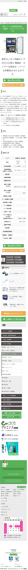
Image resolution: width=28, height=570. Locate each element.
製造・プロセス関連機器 (9, 395)
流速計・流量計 (8, 360)
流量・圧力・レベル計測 (9, 354)
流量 (4, 325)
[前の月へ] (16, 518)
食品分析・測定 (7, 381)
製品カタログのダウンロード (14, 313)
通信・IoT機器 (6, 388)
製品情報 (3, 487)
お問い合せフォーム (13, 480)
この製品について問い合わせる (15, 319)
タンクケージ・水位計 (9, 364)
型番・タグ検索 (22, 487)
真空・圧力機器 (7, 404)
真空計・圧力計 (8, 357)
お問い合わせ (4, 512)
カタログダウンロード (6, 509)
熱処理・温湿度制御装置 (9, 335)
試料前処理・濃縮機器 (9, 391)
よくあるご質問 (4, 506)
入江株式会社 (13, 5)
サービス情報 (4, 498)
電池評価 (5, 384)
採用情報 (12, 10)
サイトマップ (17, 564)
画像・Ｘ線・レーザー (9, 347)
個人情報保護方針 (18, 566)
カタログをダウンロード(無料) (14, 85)
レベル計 (6, 371)
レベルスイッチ (8, 367)
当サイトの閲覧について (6, 566)
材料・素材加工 (7, 400)
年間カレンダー (4, 514)
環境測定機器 (7, 374)
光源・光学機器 (7, 339)
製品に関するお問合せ (14, 80)
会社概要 (3, 503)
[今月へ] (18, 518)
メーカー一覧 (4, 501)
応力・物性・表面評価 (9, 350)
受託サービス (6, 408)
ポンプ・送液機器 (7, 331)
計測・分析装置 (7, 344)
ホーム (2, 564)
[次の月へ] (21, 518)
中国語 (24, 1)
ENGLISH (20, 1)
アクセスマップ (13, 554)
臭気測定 (5, 377)
